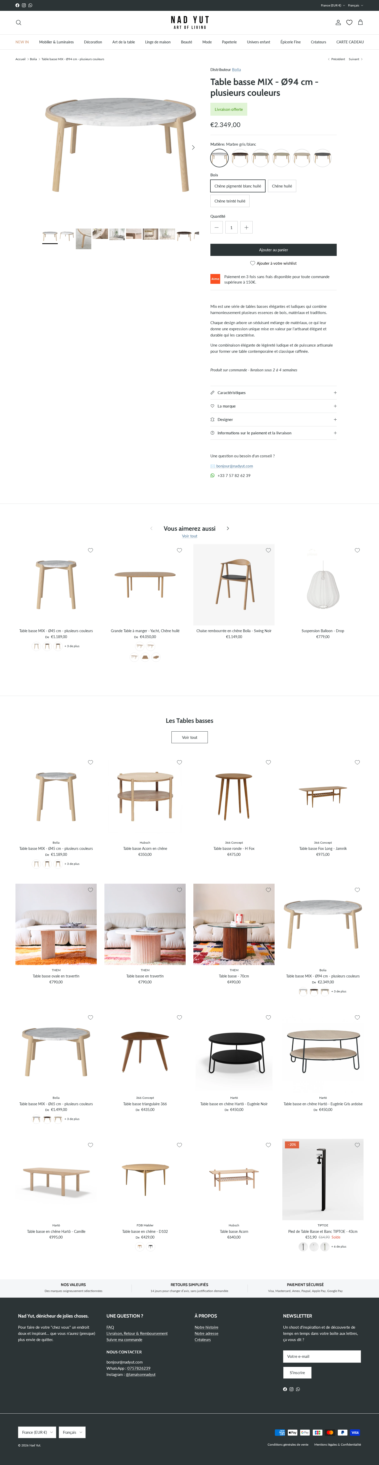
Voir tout (189, 536)
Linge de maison (158, 42)
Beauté (186, 42)
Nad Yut (34, 1445)
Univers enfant (258, 42)
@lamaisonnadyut (140, 1374)
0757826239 (139, 1368)
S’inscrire (297, 1372)
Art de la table (123, 42)
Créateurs (318, 42)
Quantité (217, 216)
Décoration (93, 42)
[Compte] (337, 22)
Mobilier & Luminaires (56, 42)
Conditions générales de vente (288, 1444)
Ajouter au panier (273, 249)
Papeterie (229, 42)
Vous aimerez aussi (190, 528)
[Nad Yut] (189, 22)
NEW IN (22, 42)
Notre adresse (206, 1333)
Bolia (33, 59)
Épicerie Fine (291, 42)
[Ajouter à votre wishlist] (90, 550)
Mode (207, 42)
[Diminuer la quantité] (216, 227)
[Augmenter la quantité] (246, 227)
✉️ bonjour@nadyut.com (231, 466)
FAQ (110, 1327)
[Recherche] (18, 22)
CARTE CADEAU (350, 42)
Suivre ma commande (124, 1339)
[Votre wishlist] (349, 22)
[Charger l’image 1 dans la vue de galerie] (120, 144)
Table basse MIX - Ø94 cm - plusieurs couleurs (73, 59)
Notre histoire (206, 1327)
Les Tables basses (189, 720)
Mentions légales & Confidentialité (337, 1444)
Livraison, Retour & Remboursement (137, 1333)
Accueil (20, 59)
